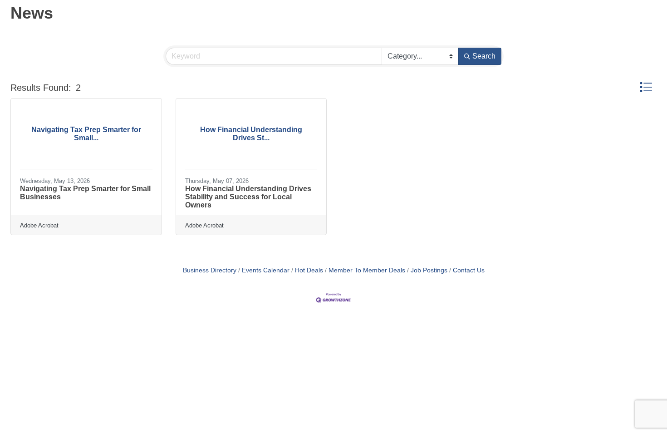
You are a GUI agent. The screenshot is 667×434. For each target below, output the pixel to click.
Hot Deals (309, 270)
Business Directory (209, 270)
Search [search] (483, 56)
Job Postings (429, 270)
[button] (646, 87)
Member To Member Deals (367, 270)
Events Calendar (265, 270)
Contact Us (469, 270)
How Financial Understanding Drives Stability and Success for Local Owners (248, 197)
